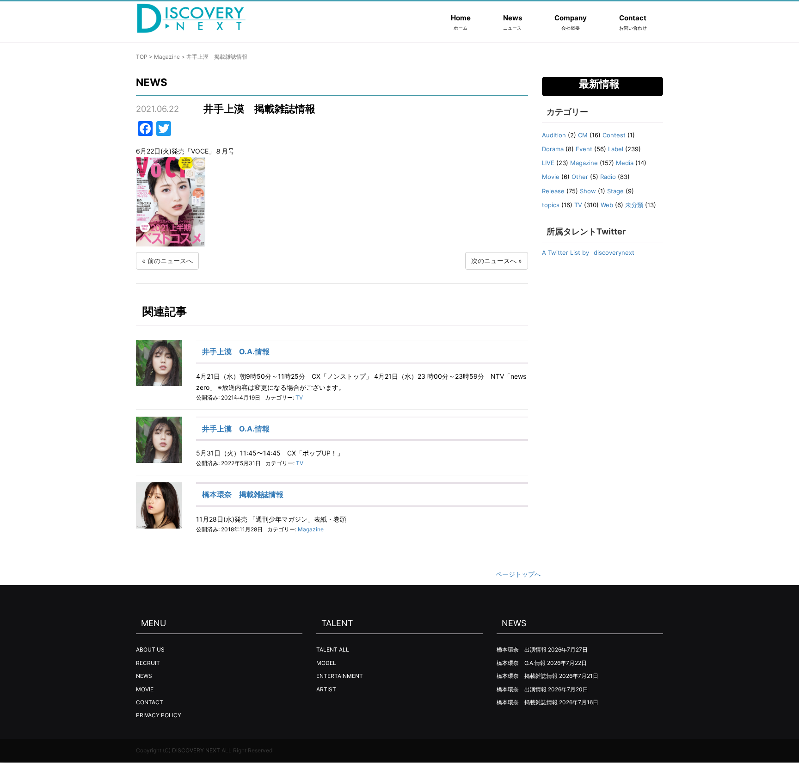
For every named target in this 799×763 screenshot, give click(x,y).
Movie (550, 176)
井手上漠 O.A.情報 (236, 351)
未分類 (634, 205)
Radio (608, 176)
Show (588, 191)
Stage (615, 191)
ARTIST (326, 689)
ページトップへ (518, 574)
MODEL (326, 662)
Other (580, 176)
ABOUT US (150, 649)
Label (615, 149)
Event (584, 149)
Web (607, 205)
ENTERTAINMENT (339, 675)
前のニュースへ (170, 261)
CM (583, 135)
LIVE (548, 162)
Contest (614, 135)
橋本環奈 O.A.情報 (521, 662)
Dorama (553, 149)
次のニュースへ (493, 261)
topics (550, 205)
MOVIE (145, 689)
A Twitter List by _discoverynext (588, 252)
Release (553, 191)
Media (624, 162)
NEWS (144, 675)
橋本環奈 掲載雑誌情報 (242, 494)
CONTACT (149, 702)
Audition (554, 135)
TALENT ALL (332, 649)
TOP (142, 56)
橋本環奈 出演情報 (522, 649)
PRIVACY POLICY (158, 715)
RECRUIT (148, 662)
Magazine (167, 56)
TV (299, 397)
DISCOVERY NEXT (196, 750)
